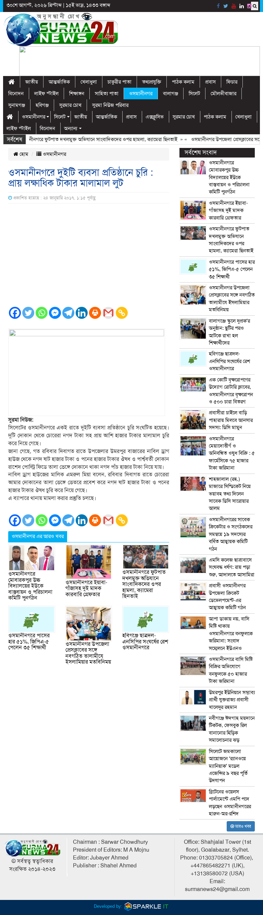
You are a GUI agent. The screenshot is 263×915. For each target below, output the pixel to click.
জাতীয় (31, 82)
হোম (23, 154)
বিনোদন (16, 93)
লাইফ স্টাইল (46, 93)
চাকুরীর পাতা (120, 82)
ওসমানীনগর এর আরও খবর (38, 536)
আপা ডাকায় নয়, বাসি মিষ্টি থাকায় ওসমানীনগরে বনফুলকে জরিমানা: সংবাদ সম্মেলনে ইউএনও (231, 633)
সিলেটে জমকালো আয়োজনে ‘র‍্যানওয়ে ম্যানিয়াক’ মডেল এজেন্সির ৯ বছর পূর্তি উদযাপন (228, 766)
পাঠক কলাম (183, 82)
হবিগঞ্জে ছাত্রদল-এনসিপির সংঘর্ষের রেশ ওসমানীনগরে (145, 641)
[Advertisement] (88, 255)
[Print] (95, 313)
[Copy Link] (122, 313)
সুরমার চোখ (70, 105)
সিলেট (194, 93)
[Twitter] (28, 313)
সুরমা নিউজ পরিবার (110, 105)
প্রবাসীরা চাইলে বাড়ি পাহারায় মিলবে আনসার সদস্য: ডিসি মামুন (231, 420)
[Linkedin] (82, 313)
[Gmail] (108, 313)
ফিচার (231, 82)
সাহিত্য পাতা (106, 93)
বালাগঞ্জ (170, 93)
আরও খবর (242, 826)
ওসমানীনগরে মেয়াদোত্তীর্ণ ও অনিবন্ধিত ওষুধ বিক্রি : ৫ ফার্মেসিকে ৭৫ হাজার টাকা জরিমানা (232, 453)
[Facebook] (15, 313)
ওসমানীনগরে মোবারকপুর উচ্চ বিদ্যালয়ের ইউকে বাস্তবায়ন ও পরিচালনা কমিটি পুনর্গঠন (30, 586)
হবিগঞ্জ (42, 105)
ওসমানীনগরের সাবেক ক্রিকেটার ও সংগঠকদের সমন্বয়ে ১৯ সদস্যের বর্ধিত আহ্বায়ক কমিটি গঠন (230, 534)
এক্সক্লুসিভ (155, 117)
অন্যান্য (70, 128)
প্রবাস (210, 82)
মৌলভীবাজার (223, 93)
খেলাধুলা (88, 82)
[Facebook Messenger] (55, 313)
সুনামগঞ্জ (16, 105)
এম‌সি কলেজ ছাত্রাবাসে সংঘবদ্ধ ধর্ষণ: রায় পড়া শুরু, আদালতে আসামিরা (231, 567)
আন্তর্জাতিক (59, 82)
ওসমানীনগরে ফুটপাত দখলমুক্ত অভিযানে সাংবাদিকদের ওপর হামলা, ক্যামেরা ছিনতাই (88, 139)
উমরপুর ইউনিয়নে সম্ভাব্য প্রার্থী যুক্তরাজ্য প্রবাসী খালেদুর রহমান (232, 699)
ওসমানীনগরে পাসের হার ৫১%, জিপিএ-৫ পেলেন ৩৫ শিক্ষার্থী (29, 641)
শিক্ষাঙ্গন (76, 93)
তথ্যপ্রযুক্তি (151, 82)
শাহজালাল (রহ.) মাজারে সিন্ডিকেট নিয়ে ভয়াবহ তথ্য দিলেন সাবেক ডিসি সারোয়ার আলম (230, 494)
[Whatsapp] (42, 313)
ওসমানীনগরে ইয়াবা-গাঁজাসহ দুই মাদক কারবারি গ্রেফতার (86, 588)
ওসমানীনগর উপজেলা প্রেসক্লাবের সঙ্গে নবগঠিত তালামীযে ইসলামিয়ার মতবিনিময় (88, 653)
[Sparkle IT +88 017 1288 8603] (147, 906)
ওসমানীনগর (140, 93)
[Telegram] (68, 313)
